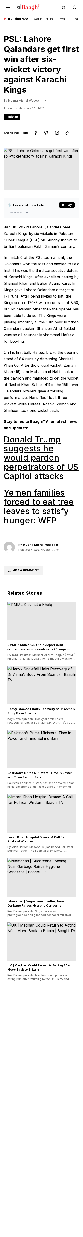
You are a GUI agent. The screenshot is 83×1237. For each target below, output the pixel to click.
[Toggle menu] (8, 7)
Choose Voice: (15, 212)
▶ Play (67, 205)
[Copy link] (67, 133)
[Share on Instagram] (57, 133)
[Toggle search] (74, 7)
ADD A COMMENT (26, 570)
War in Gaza (69, 18)
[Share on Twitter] (46, 133)
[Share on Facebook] (36, 133)
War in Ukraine (44, 18)
